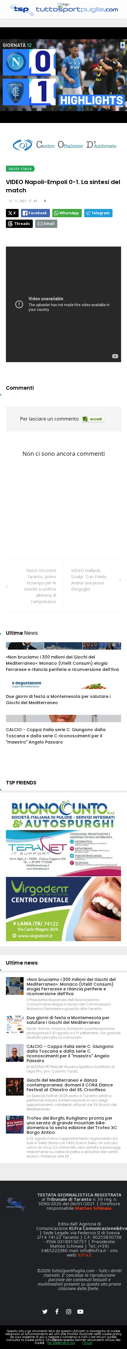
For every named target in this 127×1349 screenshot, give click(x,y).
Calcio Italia (20, 168)
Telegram (101, 212)
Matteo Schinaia (93, 1208)
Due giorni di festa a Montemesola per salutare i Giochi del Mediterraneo (68, 1020)
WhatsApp (69, 212)
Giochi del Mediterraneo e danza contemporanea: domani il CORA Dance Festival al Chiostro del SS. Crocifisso (70, 1085)
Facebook (38, 212)
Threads (22, 223)
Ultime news (22, 962)
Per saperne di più (61, 1343)
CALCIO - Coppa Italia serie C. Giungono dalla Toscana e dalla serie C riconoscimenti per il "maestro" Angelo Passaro (55, 736)
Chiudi (87, 1343)
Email (49, 223)
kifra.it (85, 1255)
